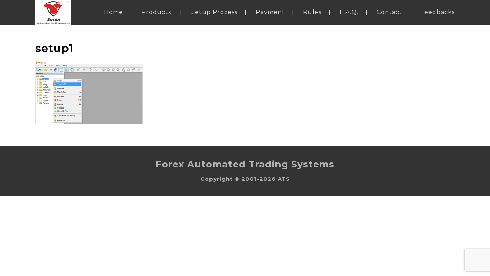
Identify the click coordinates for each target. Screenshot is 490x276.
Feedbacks (437, 12)
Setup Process (214, 12)
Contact (389, 12)
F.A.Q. (349, 12)
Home (113, 12)
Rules (312, 12)
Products (156, 12)
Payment (270, 12)
